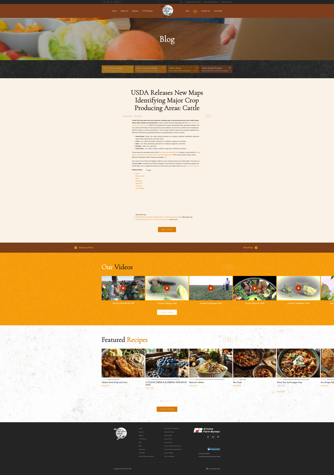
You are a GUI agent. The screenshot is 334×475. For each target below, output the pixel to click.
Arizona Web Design (214, 468)
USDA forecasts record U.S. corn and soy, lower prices (152, 219)
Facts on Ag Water (169, 456)
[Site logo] (120, 442)
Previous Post (86, 247)
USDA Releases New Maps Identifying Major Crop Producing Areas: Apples (140, 181)
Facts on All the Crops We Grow (173, 449)
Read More (106, 385)
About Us (124, 11)
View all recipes (167, 409)
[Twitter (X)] (107, 2)
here (165, 157)
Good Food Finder (215, 456)
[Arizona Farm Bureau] (118, 2)
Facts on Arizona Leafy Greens (172, 446)
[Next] (230, 267)
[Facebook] (104, 2)
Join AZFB (218, 11)
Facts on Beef (168, 435)
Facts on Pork (168, 439)
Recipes (135, 11)
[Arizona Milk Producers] (213, 449)
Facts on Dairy (168, 442)
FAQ (187, 11)
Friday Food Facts (226, 2)
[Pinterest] (111, 2)
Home (114, 11)
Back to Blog (167, 229)
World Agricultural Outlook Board (169, 152)
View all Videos (167, 312)
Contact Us (205, 11)
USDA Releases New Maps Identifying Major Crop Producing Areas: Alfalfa (159, 217)
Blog (195, 11)
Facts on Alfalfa (168, 453)
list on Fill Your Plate (192, 166)
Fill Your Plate (127, 468)
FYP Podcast (147, 11)
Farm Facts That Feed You (211, 2)
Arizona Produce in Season (193, 2)
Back (208, 116)
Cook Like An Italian (204, 453)
